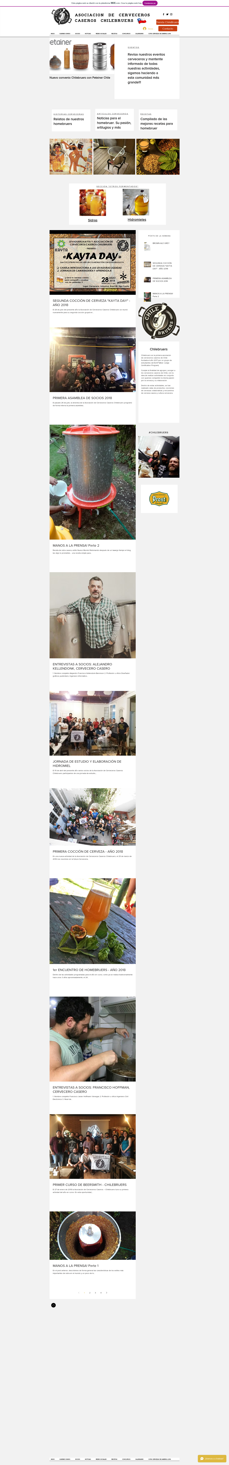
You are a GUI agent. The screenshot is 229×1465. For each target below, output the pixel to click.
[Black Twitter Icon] (167, 14)
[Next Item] (110, 56)
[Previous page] (78, 1292)
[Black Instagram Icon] (171, 14)
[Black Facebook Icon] (163, 14)
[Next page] (106, 1292)
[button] (89, 34)
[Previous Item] (54, 56)
